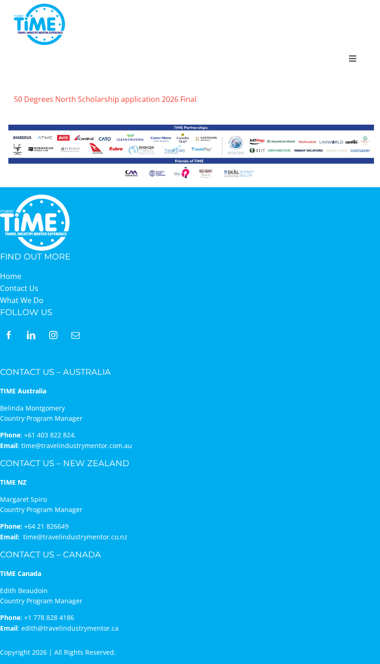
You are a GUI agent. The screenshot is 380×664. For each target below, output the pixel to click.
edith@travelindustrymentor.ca (70, 628)
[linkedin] (31, 335)
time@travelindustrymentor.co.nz (75, 536)
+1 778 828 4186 (49, 617)
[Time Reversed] (35, 197)
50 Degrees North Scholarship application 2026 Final (105, 99)
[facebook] (9, 335)
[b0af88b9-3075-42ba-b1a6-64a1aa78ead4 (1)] (39, 7)
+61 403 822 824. (50, 434)
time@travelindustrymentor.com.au (76, 445)
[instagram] (53, 335)
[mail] (75, 335)
